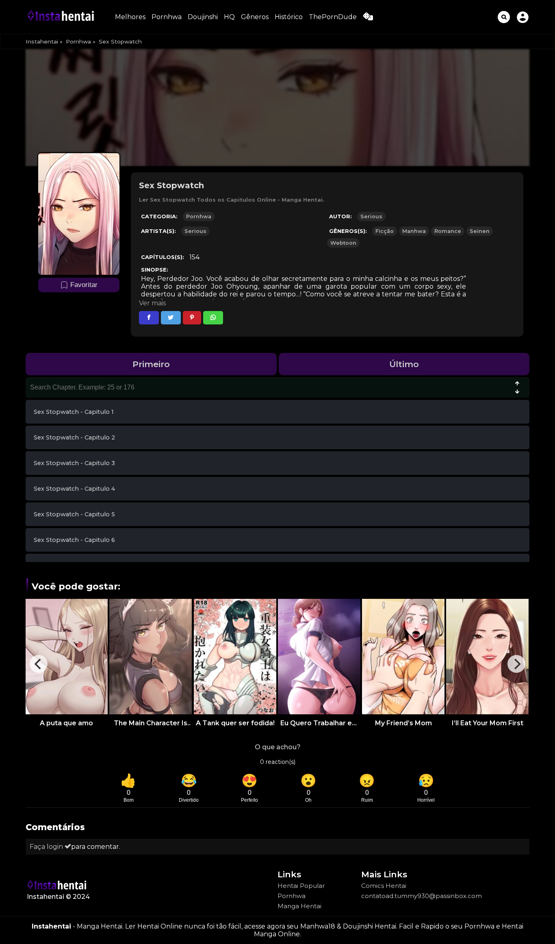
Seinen (480, 231)
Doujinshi (203, 17)
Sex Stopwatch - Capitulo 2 (74, 437)
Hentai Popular (301, 886)
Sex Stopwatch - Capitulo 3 (74, 463)
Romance (447, 231)
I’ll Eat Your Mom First (487, 723)
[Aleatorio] (368, 18)
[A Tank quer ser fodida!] (235, 656)
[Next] (516, 664)
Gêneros (255, 17)
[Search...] (504, 17)
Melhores (130, 17)
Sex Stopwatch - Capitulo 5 (74, 514)
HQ (229, 17)
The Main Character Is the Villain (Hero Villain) (151, 723)
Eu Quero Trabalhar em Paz (319, 723)
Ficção (384, 231)
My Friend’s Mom (403, 723)
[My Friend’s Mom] (403, 656)
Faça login (47, 846)
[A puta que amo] (66, 656)
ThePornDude (333, 17)
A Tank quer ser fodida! (235, 723)
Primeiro (151, 364)
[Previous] (39, 664)
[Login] (522, 17)
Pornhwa (167, 17)
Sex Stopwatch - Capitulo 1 (74, 411)
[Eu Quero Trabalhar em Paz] (319, 656)
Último (404, 364)
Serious (371, 216)
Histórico (289, 17)
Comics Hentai (383, 886)
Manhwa (414, 231)
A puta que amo (66, 723)
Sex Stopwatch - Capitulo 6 (74, 540)
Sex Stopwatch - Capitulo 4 (74, 488)
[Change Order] (517, 388)
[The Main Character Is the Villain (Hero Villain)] (150, 656)
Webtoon (343, 243)
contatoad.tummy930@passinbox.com (421, 896)
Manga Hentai (299, 906)
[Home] (62, 17)
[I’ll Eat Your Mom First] (487, 656)
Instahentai (42, 41)
